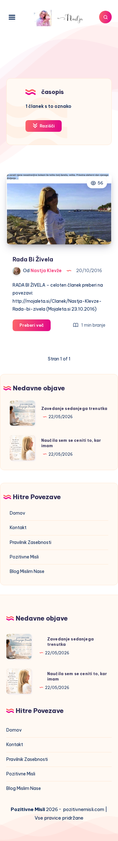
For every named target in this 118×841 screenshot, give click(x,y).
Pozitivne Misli (24, 557)
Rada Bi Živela (33, 259)
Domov (17, 513)
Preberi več (35, 326)
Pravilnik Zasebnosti (30, 542)
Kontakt (18, 527)
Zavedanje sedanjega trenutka (74, 408)
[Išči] (105, 17)
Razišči (47, 125)
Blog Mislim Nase (27, 571)
